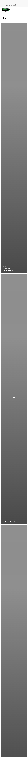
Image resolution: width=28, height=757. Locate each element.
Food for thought (6, 519)
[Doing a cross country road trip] (14, 148)
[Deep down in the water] (14, 399)
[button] (25, 9)
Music (4, 266)
